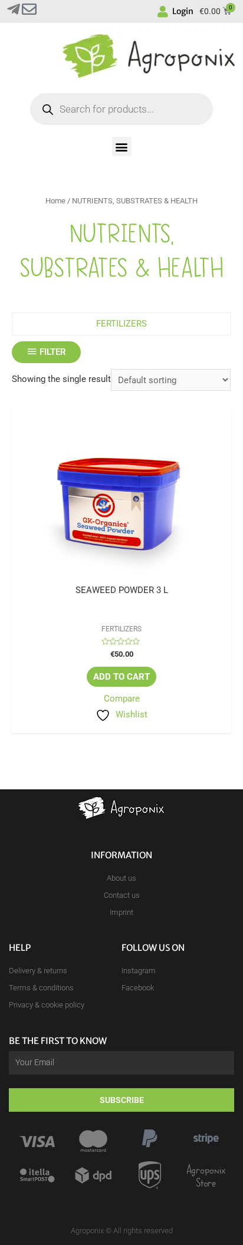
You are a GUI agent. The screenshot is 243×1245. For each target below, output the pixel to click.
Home (55, 200)
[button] (122, 146)
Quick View (122, 575)
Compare (122, 698)
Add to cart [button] (121, 676)
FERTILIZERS (121, 323)
